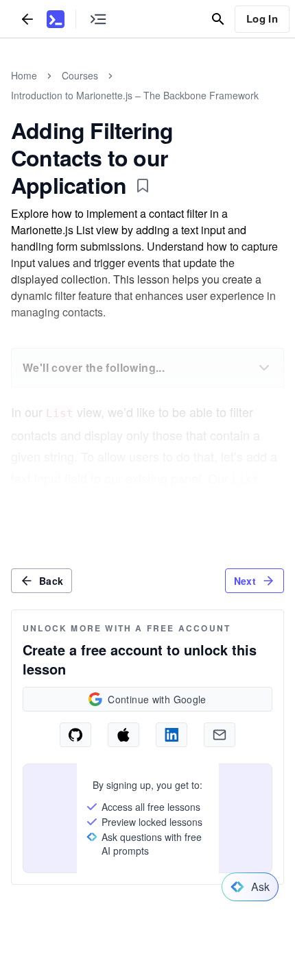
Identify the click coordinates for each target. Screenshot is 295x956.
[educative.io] (55, 19)
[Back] (27, 18)
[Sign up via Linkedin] (171, 734)
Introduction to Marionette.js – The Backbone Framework (135, 95)
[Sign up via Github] (75, 734)
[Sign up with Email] (219, 734)
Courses (80, 75)
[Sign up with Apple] (123, 734)
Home (24, 75)
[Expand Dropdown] (264, 367)
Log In (262, 18)
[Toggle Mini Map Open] (98, 18)
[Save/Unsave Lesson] (143, 186)
